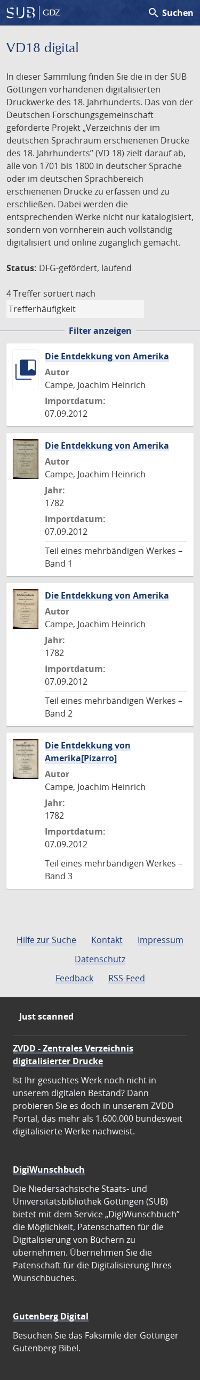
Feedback (74, 978)
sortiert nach (69, 293)
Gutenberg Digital (51, 1316)
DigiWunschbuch (49, 1169)
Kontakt (107, 940)
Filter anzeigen (100, 330)
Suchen (170, 12)
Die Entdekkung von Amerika (107, 356)
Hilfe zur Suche (46, 940)
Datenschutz (100, 959)
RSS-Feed (126, 978)
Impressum (160, 940)
